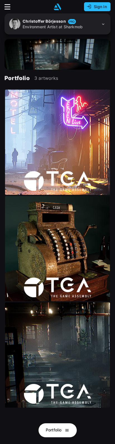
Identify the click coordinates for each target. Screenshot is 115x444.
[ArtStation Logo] (57, 6)
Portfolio (54, 429)
